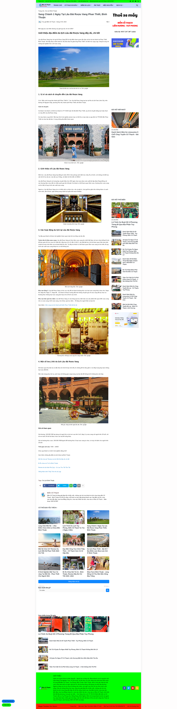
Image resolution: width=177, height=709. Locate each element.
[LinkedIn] (75, 485)
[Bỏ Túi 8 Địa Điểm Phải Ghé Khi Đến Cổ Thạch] (116, 270)
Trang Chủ (41, 1)
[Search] (107, 590)
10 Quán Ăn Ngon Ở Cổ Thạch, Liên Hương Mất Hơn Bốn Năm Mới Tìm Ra (73, 658)
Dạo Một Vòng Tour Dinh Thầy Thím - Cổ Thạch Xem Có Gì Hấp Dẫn (74, 551)
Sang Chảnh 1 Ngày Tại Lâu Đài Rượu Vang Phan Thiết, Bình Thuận (97, 528)
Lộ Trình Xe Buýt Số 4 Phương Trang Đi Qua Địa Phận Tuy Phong (66, 634)
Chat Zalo (6, 705)
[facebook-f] (124, 688)
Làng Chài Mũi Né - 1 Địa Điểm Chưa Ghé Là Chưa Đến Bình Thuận (49, 528)
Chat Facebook (8, 701)
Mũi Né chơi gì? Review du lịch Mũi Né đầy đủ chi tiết (53, 459)
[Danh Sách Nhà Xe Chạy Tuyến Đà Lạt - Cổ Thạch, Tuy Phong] (116, 288)
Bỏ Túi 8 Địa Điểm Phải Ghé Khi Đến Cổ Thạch (130, 270)
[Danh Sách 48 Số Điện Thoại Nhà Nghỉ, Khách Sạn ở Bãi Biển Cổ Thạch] (116, 261)
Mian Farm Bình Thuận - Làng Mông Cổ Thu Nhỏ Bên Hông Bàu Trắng (98, 574)
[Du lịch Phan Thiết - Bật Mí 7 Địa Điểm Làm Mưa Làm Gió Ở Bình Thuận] (98, 540)
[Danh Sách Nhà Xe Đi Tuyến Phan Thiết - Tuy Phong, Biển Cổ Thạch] (43, 641)
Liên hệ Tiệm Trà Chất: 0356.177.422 (54, 1)
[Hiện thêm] (83, 485)
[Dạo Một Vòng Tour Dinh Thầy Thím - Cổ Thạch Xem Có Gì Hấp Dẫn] (74, 540)
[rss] (138, 1)
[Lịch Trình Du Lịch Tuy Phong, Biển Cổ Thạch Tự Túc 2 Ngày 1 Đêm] (74, 517)
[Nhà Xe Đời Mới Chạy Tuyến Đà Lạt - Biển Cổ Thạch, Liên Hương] (116, 306)
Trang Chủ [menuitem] (58, 5)
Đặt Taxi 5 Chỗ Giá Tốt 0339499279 (114, 706)
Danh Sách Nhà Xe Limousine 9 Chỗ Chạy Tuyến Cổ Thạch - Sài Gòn (125, 134)
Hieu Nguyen (53, 706)
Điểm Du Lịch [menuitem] (85, 5)
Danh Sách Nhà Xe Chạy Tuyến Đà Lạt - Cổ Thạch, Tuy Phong (131, 288)
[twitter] (132, 1)
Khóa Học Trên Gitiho (71, 1)
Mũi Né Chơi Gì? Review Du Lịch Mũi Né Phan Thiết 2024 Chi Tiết (48, 551)
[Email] (79, 485)
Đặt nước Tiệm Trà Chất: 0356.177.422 (90, 706)
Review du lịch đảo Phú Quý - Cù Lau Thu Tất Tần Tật (54, 467)
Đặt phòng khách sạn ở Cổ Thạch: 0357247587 (102, 1)
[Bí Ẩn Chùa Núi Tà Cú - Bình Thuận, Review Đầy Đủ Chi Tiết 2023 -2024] (74, 563)
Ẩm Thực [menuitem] (97, 5)
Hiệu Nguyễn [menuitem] (108, 5)
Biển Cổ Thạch (53, 493)
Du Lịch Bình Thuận (51, 11)
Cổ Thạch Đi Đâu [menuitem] (71, 5)
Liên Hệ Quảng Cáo (83, 1)
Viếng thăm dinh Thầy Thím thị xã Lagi (49, 471)
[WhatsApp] (71, 485)
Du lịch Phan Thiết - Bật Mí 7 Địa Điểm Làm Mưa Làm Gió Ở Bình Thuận (97, 551)
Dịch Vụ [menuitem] (119, 5)
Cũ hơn (106, 586)
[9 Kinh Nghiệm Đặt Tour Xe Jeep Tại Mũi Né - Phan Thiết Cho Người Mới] (49, 563)
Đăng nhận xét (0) (73, 581)
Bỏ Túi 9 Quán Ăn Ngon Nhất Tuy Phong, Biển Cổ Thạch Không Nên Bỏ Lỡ (73, 649)
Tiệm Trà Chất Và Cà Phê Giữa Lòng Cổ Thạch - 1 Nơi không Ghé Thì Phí (72, 667)
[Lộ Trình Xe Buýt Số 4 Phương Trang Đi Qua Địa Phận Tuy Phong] (73, 624)
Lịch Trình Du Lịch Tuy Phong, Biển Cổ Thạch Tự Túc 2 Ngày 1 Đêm (74, 528)
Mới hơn (41, 586)
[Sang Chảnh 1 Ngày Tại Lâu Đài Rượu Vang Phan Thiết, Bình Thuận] (98, 517)
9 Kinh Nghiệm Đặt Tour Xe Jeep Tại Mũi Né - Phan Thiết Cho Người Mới (48, 574)
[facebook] (130, 1)
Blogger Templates (43, 706)
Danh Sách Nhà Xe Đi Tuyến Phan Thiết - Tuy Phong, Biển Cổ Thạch (71, 641)
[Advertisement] (73, 605)
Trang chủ (41, 11)
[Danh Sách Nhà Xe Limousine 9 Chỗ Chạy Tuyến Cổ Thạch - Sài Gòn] (125, 120)
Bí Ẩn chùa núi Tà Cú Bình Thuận (48, 463)
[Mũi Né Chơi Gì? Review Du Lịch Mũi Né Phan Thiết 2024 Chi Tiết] (49, 540)
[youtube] (135, 1)
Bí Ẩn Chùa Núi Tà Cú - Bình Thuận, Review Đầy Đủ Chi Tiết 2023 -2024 (73, 574)
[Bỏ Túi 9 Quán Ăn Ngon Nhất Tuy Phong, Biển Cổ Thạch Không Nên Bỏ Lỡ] (43, 649)
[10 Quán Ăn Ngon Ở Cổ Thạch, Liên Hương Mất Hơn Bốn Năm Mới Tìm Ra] (43, 658)
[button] (137, 5)
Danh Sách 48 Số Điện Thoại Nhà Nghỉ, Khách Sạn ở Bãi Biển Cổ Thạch (130, 261)
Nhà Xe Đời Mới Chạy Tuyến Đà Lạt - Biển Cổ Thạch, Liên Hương (130, 306)
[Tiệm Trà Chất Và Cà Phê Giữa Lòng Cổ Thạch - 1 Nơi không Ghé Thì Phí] (43, 667)
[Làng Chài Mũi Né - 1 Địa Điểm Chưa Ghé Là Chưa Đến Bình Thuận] (49, 517)
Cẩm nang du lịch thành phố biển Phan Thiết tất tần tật (61, 305)
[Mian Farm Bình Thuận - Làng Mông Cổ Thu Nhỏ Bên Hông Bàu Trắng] (98, 563)
